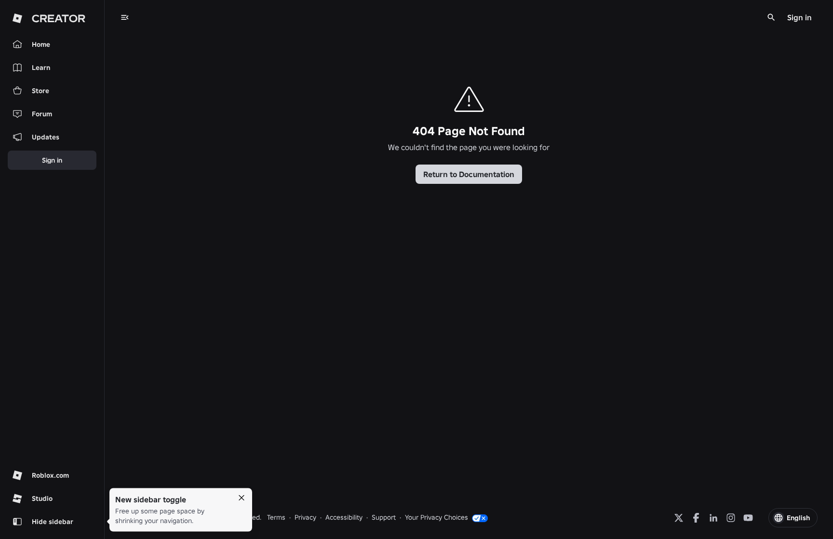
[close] (241, 498)
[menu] (125, 17)
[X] (678, 517)
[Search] (771, 17)
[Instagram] (730, 517)
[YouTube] (748, 517)
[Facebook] (696, 517)
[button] (793, 517)
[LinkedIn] (713, 517)
